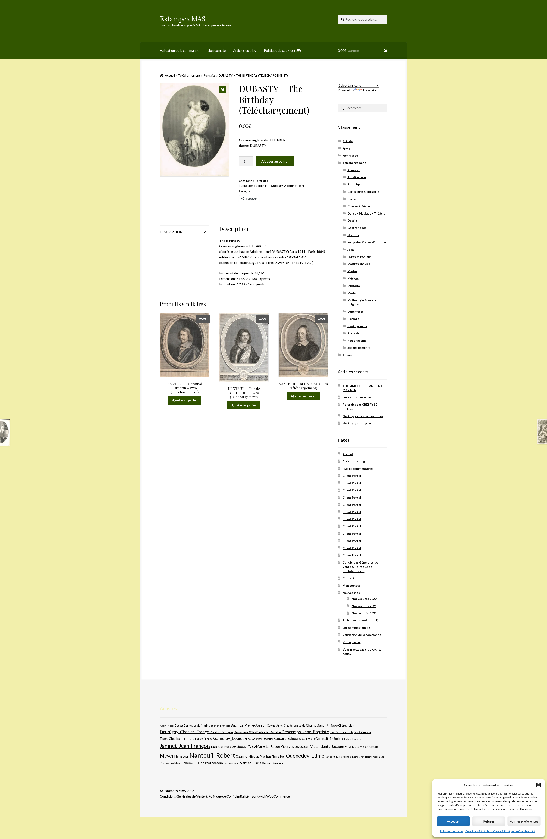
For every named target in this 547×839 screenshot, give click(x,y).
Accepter (453, 821)
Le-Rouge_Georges (280, 746)
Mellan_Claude (369, 746)
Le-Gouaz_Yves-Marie (248, 746)
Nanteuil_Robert (212, 755)
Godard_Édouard (287, 738)
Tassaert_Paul (231, 763)
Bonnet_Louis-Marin (196, 725)
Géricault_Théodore (329, 738)
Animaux (353, 170)
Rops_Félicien (172, 763)
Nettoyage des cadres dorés (363, 416)
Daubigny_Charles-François (186, 731)
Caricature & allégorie (363, 191)
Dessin (352, 220)
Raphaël (347, 756)
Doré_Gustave (362, 732)
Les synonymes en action (360, 397)
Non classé (350, 155)
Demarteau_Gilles (245, 732)
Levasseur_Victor (307, 746)
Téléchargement (189, 75)
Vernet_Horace (272, 763)
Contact (348, 578)
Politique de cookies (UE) (282, 50)
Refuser (488, 821)
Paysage (353, 319)
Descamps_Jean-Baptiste (305, 731)
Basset (179, 725)
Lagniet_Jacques (221, 746)
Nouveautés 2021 (364, 606)
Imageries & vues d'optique (366, 242)
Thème (347, 355)
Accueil (170, 75)
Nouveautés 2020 (364, 599)
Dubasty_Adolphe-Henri (288, 185)
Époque (348, 148)
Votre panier (351, 642)
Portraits (209, 75)
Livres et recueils (359, 257)
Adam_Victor (167, 725)
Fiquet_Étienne (204, 738)
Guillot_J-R (308, 738)
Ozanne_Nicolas (247, 756)
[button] (538, 785)
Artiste (348, 141)
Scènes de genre (358, 347)
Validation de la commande (179, 50)
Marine (352, 271)
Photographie (357, 326)
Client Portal (352, 475)
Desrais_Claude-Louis (341, 732)
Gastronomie (356, 228)
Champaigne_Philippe (322, 725)
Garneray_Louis (227, 738)
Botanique (354, 184)
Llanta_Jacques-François (340, 746)
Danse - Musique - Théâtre (366, 213)
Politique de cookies (451, 831)
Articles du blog (244, 50)
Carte (351, 199)
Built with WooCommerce (270, 796)
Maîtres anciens (358, 264)
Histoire (353, 235)
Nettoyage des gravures (360, 423)
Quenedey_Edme (305, 755)
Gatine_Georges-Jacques (258, 738)
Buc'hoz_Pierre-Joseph (248, 725)
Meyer (167, 756)
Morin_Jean (181, 756)
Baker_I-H (263, 185)
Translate (369, 90)
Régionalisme (356, 340)
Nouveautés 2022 (364, 613)
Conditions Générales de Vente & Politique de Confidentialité (500, 831)
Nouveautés (351, 593)
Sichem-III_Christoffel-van (202, 763)
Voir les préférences (524, 821)
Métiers (353, 278)
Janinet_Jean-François (185, 746)
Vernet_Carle (250, 763)
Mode (351, 293)
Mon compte (216, 50)
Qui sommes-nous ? (356, 627)
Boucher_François (219, 725)
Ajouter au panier (275, 161)
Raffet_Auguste (333, 756)
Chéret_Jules (346, 725)
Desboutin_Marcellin (268, 732)
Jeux (350, 249)
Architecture (356, 177)
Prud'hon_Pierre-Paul (272, 756)
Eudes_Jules (187, 738)
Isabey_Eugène (352, 738)
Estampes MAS (183, 18)
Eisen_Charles (170, 738)
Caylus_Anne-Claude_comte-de (286, 725)
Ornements (355, 311)
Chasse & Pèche (358, 206)
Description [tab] (171, 232)
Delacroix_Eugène (223, 732)
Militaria (353, 285)
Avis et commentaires (358, 468)
